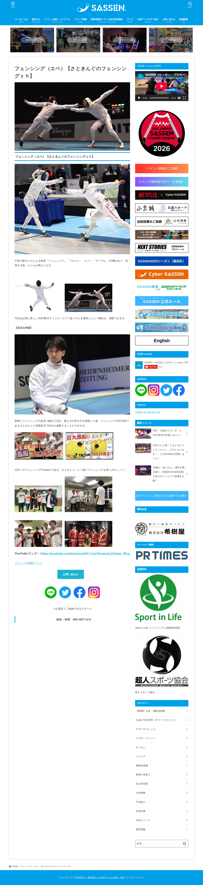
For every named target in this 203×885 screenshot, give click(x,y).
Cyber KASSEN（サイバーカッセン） (156, 720)
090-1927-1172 (82, 619)
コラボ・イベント (145, 738)
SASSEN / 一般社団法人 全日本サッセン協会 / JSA (99, 877)
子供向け (140, 802)
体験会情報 (142, 765)
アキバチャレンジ (145, 729)
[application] (161, 86)
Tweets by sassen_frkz (147, 412)
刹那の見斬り (143, 774)
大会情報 (140, 793)
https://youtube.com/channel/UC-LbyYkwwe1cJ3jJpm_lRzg (85, 553)
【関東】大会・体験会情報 (150, 711)
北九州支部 (142, 784)
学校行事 (140, 811)
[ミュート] (179, 97)
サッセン (140, 747)
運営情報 (140, 829)
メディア (140, 756)
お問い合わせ (71, 574)
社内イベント (143, 820)
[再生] (139, 97)
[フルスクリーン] (184, 97)
